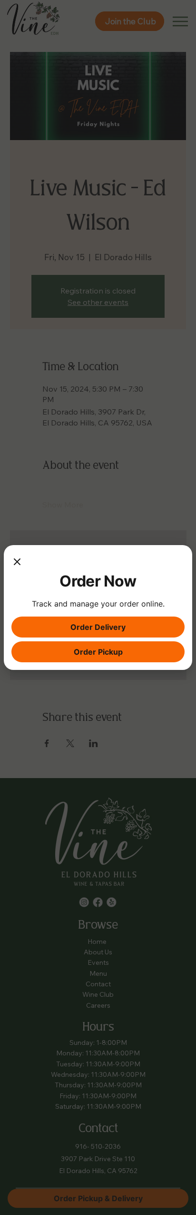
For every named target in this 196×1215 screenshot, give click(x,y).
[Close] (17, 562)
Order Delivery (98, 627)
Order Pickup (98, 652)
